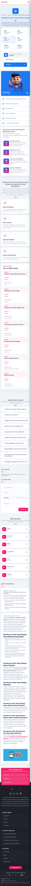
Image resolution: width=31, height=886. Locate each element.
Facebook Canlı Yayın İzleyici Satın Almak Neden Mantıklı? (15, 601)
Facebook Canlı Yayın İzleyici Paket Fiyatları (15, 595)
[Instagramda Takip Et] (10, 793)
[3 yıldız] (22, 498)
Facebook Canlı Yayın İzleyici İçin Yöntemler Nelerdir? (16, 608)
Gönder (22, 509)
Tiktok (5, 819)
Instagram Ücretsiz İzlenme (11, 840)
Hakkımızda (7, 861)
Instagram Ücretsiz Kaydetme (12, 843)
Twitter (6, 822)
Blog (5, 855)
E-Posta (7, 778)
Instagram (6, 815)
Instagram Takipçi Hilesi (10, 833)
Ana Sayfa (6, 851)
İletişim (7, 775)
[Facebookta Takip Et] (20, 793)
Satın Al (8, 64)
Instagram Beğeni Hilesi (10, 837)
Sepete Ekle (9, 59)
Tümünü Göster (15, 867)
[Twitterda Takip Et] (13, 793)
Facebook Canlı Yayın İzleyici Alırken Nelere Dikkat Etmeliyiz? (15, 604)
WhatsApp (8, 782)
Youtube (6, 825)
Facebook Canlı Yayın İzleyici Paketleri (13, 598)
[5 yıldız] (26, 498)
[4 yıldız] (24, 498)
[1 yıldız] (18, 498)
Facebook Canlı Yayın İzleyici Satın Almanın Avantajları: (14, 593)
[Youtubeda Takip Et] (17, 793)
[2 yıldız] (20, 498)
